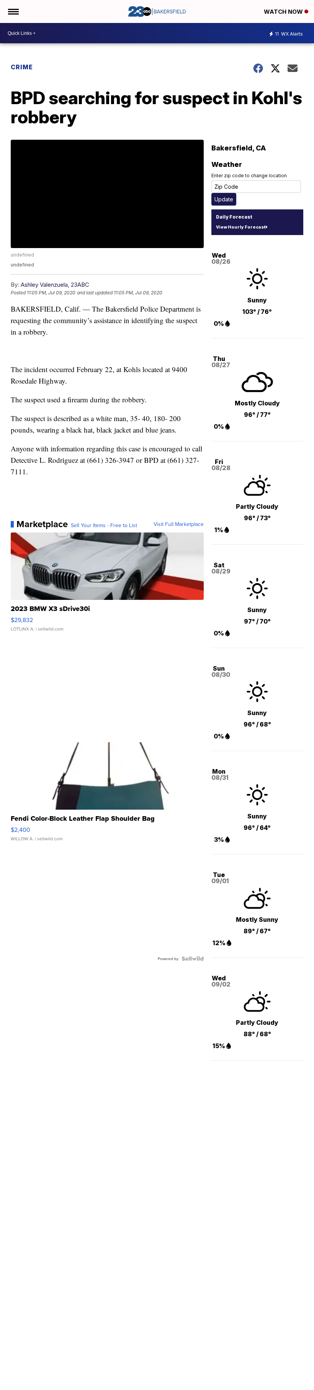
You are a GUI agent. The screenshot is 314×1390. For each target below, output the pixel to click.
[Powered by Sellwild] (193, 958)
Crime (22, 67)
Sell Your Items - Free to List (104, 525)
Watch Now (284, 11)
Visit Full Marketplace (179, 524)
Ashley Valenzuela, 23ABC (55, 284)
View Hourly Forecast (240, 227)
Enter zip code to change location (249, 175)
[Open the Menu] (13, 11)
